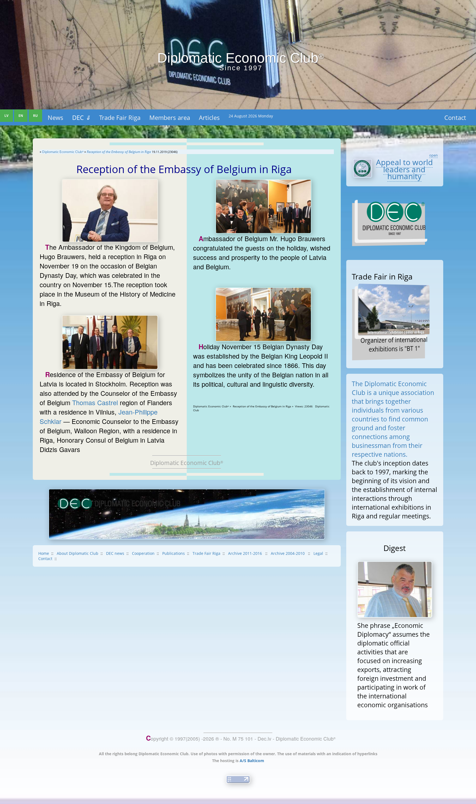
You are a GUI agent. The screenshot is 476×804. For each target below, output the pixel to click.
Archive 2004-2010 (288, 553)
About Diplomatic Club (77, 553)
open (433, 155)
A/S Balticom (252, 760)
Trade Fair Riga (119, 117)
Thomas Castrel (95, 402)
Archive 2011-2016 (245, 553)
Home (43, 553)
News (55, 117)
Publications (173, 553)
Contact (455, 117)
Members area (169, 117)
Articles (209, 117)
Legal (318, 553)
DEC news (115, 553)
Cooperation (143, 553)
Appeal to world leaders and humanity (404, 169)
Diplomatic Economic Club (62, 151)
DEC (81, 117)
